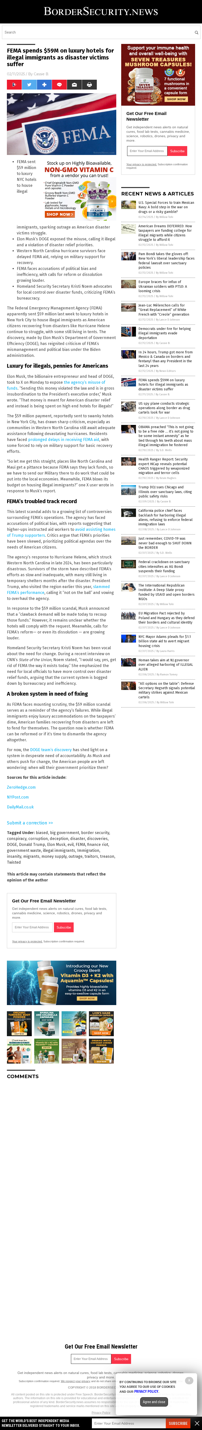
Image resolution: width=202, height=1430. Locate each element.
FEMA (80, 844)
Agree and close (154, 1402)
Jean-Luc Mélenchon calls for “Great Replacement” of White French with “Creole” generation (163, 309)
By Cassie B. (163, 343)
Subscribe (178, 1423)
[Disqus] (61, 1145)
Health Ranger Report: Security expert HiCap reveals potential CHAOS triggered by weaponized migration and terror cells (163, 466)
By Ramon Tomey (167, 674)
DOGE (12, 844)
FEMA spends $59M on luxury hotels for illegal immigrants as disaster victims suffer (163, 384)
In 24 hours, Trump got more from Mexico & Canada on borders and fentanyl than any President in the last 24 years (165, 359)
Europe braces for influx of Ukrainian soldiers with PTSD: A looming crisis (162, 286)
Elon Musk (56, 844)
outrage (75, 856)
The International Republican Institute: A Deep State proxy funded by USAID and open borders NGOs (166, 592)
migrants (31, 856)
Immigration (88, 850)
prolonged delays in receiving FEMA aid (63, 439)
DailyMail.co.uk (20, 807)
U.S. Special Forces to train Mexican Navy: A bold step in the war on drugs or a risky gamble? (166, 207)
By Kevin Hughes (166, 478)
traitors (91, 856)
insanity (14, 856)
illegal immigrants (59, 850)
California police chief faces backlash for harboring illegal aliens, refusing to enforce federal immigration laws (165, 517)
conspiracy (16, 838)
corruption (38, 838)
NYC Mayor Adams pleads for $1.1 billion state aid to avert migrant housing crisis (164, 641)
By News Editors (166, 371)
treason (107, 856)
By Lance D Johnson (168, 319)
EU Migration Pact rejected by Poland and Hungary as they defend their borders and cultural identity (166, 617)
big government (64, 832)
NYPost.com (18, 797)
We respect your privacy (75, 1381)
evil (70, 844)
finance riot (97, 844)
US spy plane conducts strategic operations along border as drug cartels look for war (164, 408)
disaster (77, 838)
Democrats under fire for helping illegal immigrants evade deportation (164, 333)
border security (95, 832)
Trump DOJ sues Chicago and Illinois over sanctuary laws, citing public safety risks (165, 491)
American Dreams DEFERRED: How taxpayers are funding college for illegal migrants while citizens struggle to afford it (165, 233)
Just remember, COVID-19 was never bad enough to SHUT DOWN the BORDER (165, 543)
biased (42, 832)
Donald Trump (32, 844)
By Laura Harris (165, 651)
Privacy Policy (101, 1412)
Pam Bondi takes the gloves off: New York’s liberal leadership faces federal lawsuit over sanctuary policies (166, 261)
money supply (54, 856)
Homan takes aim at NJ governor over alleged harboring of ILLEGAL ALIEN (165, 664)
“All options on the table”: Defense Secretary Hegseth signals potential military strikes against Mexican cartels (166, 690)
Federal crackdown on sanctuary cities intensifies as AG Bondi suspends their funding (164, 566)
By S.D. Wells (164, 450)
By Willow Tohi (164, 217)
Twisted (14, 862)
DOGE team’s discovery (51, 749)
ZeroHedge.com (21, 787)
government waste (24, 850)
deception (59, 838)
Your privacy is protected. (27, 941)
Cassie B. (41, 74)
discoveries (97, 838)
